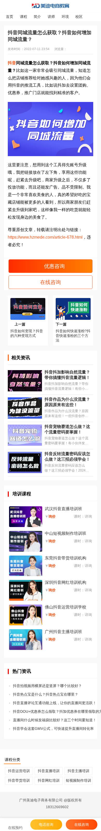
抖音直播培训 (49, 771)
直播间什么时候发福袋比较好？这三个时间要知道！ (54, 720)
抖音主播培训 (78, 771)
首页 (9, 17)
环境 (65, 17)
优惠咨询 (53, 266)
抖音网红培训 (49, 780)
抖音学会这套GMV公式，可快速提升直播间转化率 (53, 728)
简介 (37, 17)
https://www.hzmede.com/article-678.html (45, 237)
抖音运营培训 (19, 771)
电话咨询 (46, 824)
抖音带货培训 (19, 780)
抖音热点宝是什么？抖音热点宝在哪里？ (45, 694)
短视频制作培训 (78, 780)
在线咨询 (50, 282)
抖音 (12, 63)
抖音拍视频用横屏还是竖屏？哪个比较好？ (47, 686)
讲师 (51, 17)
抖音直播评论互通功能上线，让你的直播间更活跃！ (54, 703)
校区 (79, 17)
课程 (23, 17)
